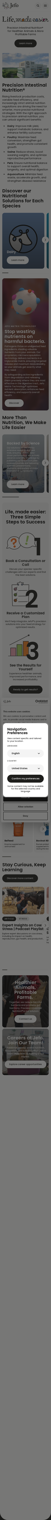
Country (12, 761)
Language (12, 746)
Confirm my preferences (26, 778)
